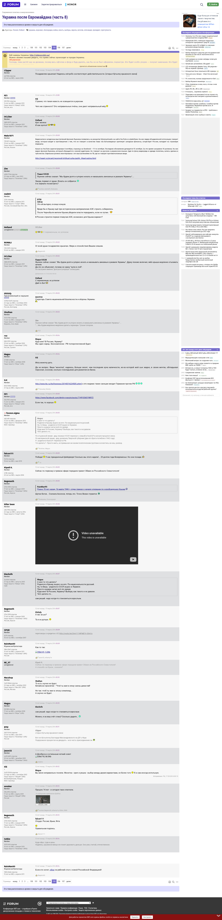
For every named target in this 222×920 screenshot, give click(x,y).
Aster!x (40, 762)
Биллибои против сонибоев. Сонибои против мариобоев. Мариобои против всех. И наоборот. (202, 105)
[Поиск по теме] (173, 48)
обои (52, 870)
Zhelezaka (54, 189)
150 (31, 47)
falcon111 (41, 834)
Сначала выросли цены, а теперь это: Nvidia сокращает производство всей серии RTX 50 (202, 265)
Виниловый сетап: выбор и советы (198, 115)
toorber (41, 189)
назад (15, 47)
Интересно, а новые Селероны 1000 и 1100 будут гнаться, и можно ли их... (200, 369)
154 (49, 47)
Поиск (80, 908)
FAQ (85, 908)
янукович (39, 30)
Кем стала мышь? (191, 375)
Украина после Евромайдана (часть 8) (35, 17)
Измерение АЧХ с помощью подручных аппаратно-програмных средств (200, 41)
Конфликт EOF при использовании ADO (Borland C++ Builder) (199, 379)
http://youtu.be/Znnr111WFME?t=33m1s (75, 633)
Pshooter (42, 389)
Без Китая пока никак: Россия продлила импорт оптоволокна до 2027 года (200, 230)
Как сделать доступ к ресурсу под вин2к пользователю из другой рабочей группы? (200, 388)
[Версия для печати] (170, 48)
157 (63, 47)
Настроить (147, 917)
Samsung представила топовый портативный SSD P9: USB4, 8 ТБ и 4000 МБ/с (202, 226)
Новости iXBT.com (190, 210)
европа (74, 30)
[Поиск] (202, 4)
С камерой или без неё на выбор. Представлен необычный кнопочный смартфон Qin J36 (199, 260)
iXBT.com (50, 914)
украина (32, 30)
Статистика (92, 908)
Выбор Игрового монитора (195, 81)
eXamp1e (48, 657)
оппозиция (88, 30)
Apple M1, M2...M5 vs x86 (194, 89)
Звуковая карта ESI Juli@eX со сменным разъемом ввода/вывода (200, 46)
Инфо (175, 70)
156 (58, 47)
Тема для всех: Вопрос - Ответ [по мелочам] (202, 74)
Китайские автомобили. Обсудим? (198, 64)
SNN (65, 810)
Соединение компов (192, 373)
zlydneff (47, 189)
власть (61, 30)
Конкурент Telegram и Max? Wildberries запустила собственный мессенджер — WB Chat (201, 216)
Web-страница (9, 425)
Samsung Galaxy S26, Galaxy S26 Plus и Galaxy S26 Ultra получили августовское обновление (202, 221)
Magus (47, 448)
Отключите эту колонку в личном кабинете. (198, 395)
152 (40, 47)
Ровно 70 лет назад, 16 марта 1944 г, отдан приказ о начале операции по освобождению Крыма (81, 489)
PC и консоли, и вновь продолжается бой (201, 79)
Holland (21, 30)
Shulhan (42, 448)
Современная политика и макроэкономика (18, 12)
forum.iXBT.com (95, 914)
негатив (80, 30)
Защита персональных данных (89, 910)
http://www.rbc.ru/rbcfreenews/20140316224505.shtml (58, 384)
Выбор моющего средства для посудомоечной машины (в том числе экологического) (203, 53)
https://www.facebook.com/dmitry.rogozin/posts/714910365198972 (64, 397)
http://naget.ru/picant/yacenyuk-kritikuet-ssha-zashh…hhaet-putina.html (65, 158)
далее (68, 47)
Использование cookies (54, 910)
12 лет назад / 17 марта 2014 (47, 116)
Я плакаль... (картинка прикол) (197, 92)
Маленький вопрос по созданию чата (199, 360)
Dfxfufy (48, 389)
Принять (135, 917)
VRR (189, 201)
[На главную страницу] (11, 4)
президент (96, 30)
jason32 (41, 657)
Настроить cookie (70, 910)
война (55, 30)
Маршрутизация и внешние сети (197, 358)
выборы (67, 30)
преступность (106, 30)
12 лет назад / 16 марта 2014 (47, 70)
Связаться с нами (52, 908)
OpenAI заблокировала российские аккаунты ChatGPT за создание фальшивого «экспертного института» (202, 236)
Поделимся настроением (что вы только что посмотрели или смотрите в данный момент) (202, 95)
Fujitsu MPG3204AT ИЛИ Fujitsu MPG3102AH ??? (201, 353)
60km (61, 810)
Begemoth (41, 251)
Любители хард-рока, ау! (195, 101)
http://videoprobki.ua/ (40, 55)
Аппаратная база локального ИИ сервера (201, 71)
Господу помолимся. (193, 50)
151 (36, 47)
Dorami (15, 30)
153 (45, 47)
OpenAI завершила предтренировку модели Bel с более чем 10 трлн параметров (202, 248)
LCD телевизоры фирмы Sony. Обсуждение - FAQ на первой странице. (202, 67)
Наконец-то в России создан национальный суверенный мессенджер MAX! (202, 37)
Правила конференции (69, 908)
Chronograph (51, 499)
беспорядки (48, 30)
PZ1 (39, 331)
